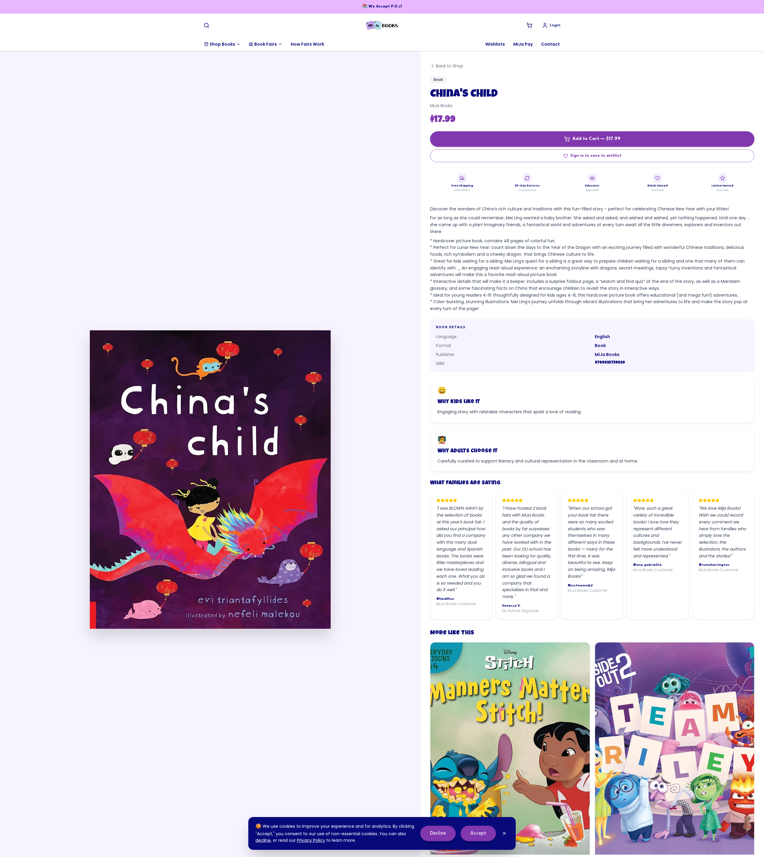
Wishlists (495, 44)
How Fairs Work (307, 44)
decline (263, 840)
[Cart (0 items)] (529, 25)
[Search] (206, 25)
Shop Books (222, 44)
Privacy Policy (311, 840)
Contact (550, 44)
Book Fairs (265, 44)
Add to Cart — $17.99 (596, 139)
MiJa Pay (523, 44)
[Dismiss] (504, 833)
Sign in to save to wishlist (595, 156)
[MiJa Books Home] (382, 25)
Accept (478, 833)
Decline (438, 833)
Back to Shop (449, 66)
